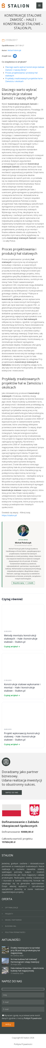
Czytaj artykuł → (12, 646)
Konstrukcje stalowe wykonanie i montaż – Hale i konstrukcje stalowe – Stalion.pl (22, 687)
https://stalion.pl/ (9, 515)
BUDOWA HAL (10, 926)
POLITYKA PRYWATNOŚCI (15, 932)
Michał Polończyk (14, 50)
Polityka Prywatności (23, 1044)
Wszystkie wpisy (18, 583)
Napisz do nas (11, 792)
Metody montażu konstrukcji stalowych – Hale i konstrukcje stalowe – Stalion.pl (20, 638)
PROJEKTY (9, 914)
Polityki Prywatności (33, 1018)
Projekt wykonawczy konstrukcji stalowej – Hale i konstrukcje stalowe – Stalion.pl (22, 736)
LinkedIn (30, 583)
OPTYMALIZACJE (11, 907)
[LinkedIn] (15, 56)
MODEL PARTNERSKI (13, 920)
